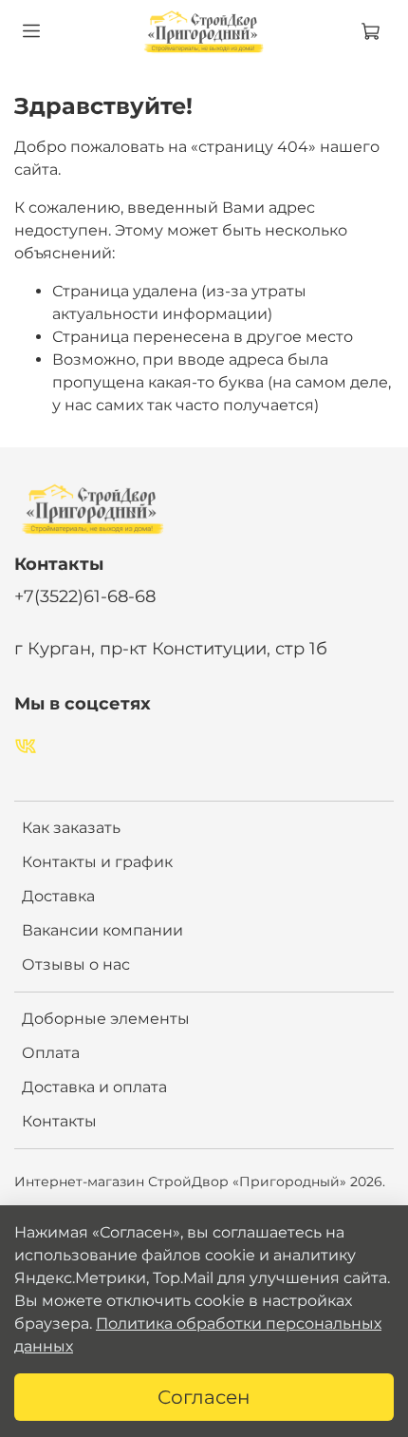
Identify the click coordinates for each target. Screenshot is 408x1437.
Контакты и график (97, 862)
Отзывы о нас (76, 964)
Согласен (204, 1397)
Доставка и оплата (94, 1087)
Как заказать (71, 828)
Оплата (51, 1053)
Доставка (58, 896)
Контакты (59, 1121)
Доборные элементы (106, 1019)
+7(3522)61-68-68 (85, 596)
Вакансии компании (102, 930)
